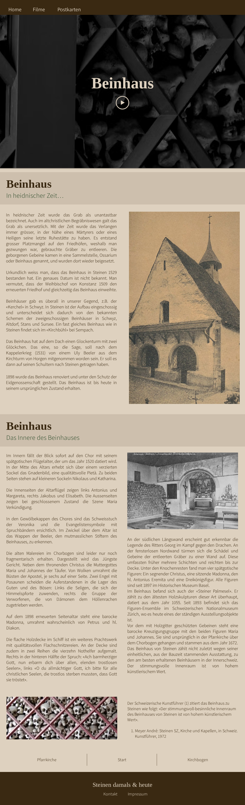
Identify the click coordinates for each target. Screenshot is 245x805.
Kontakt (110, 794)
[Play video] (122, 102)
